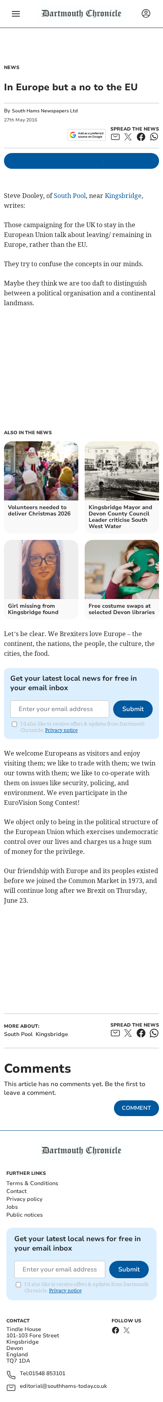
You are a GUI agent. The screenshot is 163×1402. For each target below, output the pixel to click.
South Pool (70, 196)
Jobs (12, 1207)
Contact (16, 1191)
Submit (133, 709)
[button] (15, 13)
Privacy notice (61, 730)
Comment (136, 1108)
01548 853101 (47, 1373)
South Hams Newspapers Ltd (45, 111)
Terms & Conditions (32, 1183)
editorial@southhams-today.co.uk (63, 1386)
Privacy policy (24, 1199)
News (11, 67)
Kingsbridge (123, 196)
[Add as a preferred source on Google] (86, 135)
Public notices (24, 1215)
